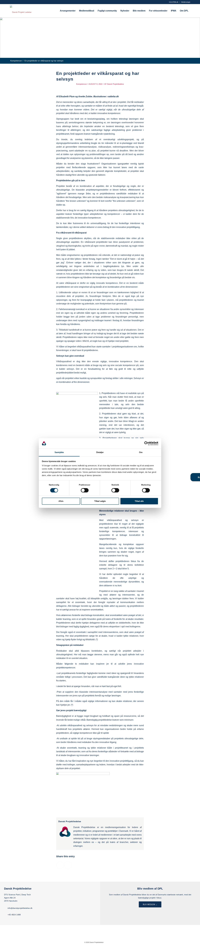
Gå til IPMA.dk (173, 2)
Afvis (61, 501)
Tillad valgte (100, 501)
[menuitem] (174, 2)
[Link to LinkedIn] (114, 942)
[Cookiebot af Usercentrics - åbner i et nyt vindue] (146, 443)
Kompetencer (81, 84)
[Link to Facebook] (110, 942)
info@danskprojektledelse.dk (20, 908)
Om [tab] (140, 452)
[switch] (85, 490)
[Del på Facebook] (60, 865)
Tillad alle (139, 501)
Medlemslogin (185, 2)
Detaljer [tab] (100, 452)
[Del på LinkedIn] (68, 865)
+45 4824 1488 (14, 915)
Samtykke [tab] (59, 452)
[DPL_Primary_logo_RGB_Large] (20, 11)
